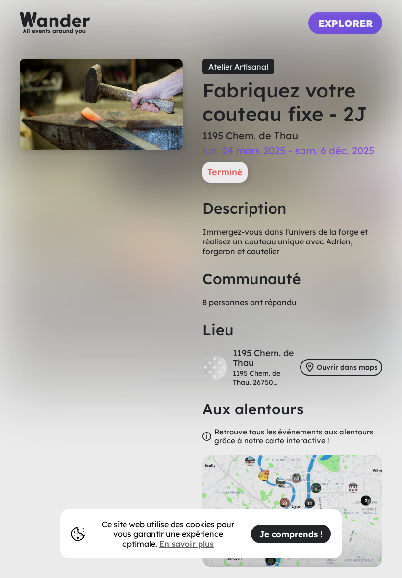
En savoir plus (186, 544)
